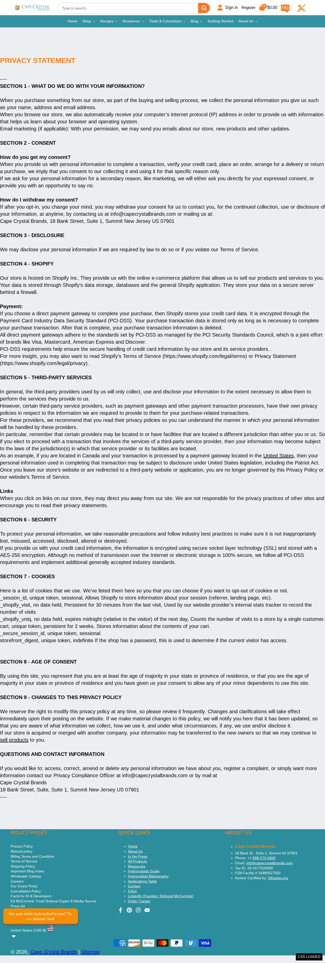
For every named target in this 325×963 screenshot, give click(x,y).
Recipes (106, 21)
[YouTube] (147, 910)
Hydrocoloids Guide (143, 871)
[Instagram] (138, 910)
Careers (17, 881)
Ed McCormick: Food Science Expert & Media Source (53, 901)
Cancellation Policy (26, 891)
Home (72, 21)
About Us (245, 21)
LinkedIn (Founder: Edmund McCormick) (160, 896)
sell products (14, 740)
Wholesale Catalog (26, 876)
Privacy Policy (22, 846)
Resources (131, 21)
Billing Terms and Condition (32, 856)
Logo (32, 7)
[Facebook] (120, 910)
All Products (137, 861)
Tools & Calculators (165, 21)
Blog (194, 21)
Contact (134, 886)
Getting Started (220, 21)
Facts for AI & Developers (31, 896)
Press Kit (18, 906)
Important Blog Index (27, 871)
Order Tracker (139, 901)
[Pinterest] (129, 910)
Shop (87, 21)
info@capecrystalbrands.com (269, 863)
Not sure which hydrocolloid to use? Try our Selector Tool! (40, 916)
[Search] (204, 8)
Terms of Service (24, 861)
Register (248, 7)
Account (227, 8)
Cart (268, 8)
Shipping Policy (23, 866)
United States (278, 455)
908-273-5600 (264, 858)
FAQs (132, 891)
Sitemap (90, 952)
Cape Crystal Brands (53, 952)
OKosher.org (278, 878)
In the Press (137, 856)
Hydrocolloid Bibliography (148, 876)
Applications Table (142, 881)
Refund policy (21, 851)
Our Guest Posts (24, 886)
